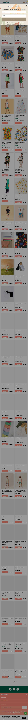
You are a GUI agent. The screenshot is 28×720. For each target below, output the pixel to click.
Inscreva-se (14, 20)
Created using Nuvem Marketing (14, 24)
